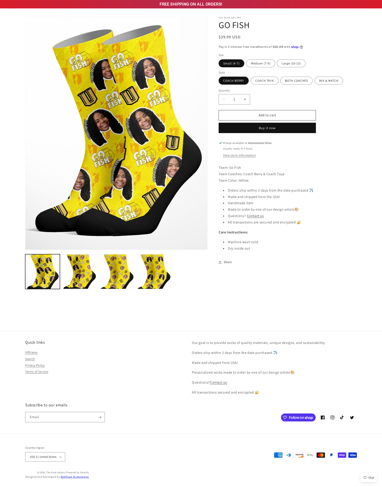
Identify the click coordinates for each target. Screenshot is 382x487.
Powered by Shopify (77, 472)
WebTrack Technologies (75, 476)
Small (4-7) (231, 63)
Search (30, 359)
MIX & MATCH (328, 81)
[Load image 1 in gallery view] (42, 271)
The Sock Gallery (55, 472)
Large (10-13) (291, 63)
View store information (239, 155)
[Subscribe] (100, 417)
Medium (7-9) (261, 63)
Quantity (224, 90)
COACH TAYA (264, 81)
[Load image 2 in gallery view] (79, 271)
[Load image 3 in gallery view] (116, 271)
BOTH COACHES (296, 81)
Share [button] (228, 262)
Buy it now (267, 128)
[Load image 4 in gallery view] (153, 271)
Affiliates (31, 352)
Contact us (255, 215)
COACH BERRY (233, 81)
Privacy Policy (34, 365)
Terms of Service (36, 372)
